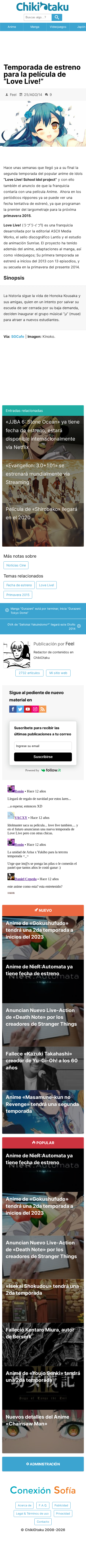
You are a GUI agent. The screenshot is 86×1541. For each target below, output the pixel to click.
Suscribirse (43, 757)
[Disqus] (43, 839)
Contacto (43, 1521)
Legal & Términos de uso (32, 1513)
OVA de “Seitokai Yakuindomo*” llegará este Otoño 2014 (41, 626)
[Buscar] (57, 17)
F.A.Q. (43, 1505)
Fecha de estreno (19, 585)
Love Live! (46, 585)
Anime (12, 26)
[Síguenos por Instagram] (35, 710)
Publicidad (61, 1505)
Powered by (32, 770)
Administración (44, 1464)
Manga (34, 26)
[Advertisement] (43, 46)
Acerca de (24, 1505)
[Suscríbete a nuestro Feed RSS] (42, 710)
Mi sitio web (58, 673)
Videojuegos (58, 26)
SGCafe (17, 336)
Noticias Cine (16, 565)
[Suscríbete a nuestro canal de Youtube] (28, 710)
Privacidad (63, 1513)
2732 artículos (29, 673)
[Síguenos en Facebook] (13, 710)
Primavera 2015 (18, 595)
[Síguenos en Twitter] (20, 710)
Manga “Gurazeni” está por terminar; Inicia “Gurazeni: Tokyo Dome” (46, 611)
